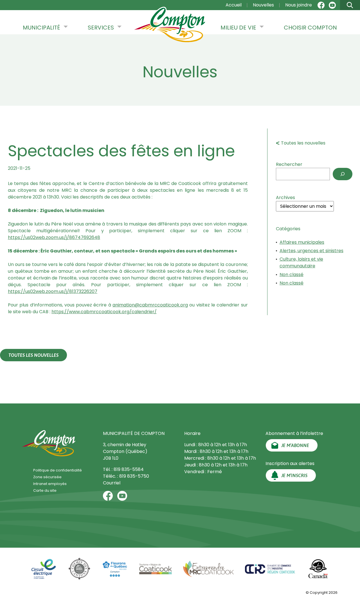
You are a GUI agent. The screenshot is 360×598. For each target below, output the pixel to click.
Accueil (234, 5)
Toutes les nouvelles (303, 143)
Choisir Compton (310, 27)
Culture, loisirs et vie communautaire (301, 262)
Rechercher (289, 164)
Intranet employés (50, 483)
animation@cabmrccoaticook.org (150, 305)
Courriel (111, 483)
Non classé (291, 274)
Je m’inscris (294, 475)
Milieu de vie (238, 27)
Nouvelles (263, 5)
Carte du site (45, 490)
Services (101, 27)
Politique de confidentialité (57, 470)
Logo (169, 25)
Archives (285, 197)
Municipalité (41, 27)
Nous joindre (298, 5)
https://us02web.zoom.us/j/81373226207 (52, 291)
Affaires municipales (302, 242)
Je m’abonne (295, 445)
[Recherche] (342, 174)
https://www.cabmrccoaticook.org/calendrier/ (104, 311)
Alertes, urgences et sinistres (311, 250)
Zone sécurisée (47, 477)
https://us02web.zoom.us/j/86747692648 (54, 237)
